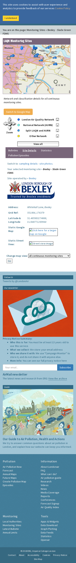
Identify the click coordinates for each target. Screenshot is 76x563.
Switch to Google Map (18, 111)
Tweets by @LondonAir (16, 281)
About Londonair (50, 466)
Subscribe (65, 367)
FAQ (43, 470)
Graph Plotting (49, 528)
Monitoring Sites (12, 525)
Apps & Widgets (50, 521)
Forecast (8, 470)
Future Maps (10, 477)
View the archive (57, 378)
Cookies (46, 555)
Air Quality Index (50, 507)
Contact (12, 555)
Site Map (38, 559)
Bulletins (13, 150)
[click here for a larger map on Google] (42, 230)
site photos (46, 163)
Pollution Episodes (18, 155)
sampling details (28, 163)
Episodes (8, 485)
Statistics (46, 150)
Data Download (49, 525)
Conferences (48, 499)
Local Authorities (12, 521)
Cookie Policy (62, 8)
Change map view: (17, 255)
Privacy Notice (60, 555)
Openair (45, 540)
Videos (45, 485)
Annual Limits (10, 532)
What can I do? (49, 474)
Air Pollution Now (12, 466)
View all (38, 144)
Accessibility (33, 555)
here (64, 360)
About (22, 555)
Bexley (33, 178)
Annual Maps (10, 474)
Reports (45, 496)
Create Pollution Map (14, 481)
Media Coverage (50, 492)
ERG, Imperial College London (41, 551)
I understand (11, 18)
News (44, 488)
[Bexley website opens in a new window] (31, 189)
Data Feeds (47, 532)
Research (46, 481)
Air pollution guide (51, 477)
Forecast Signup (50, 503)
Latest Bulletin (11, 528)
